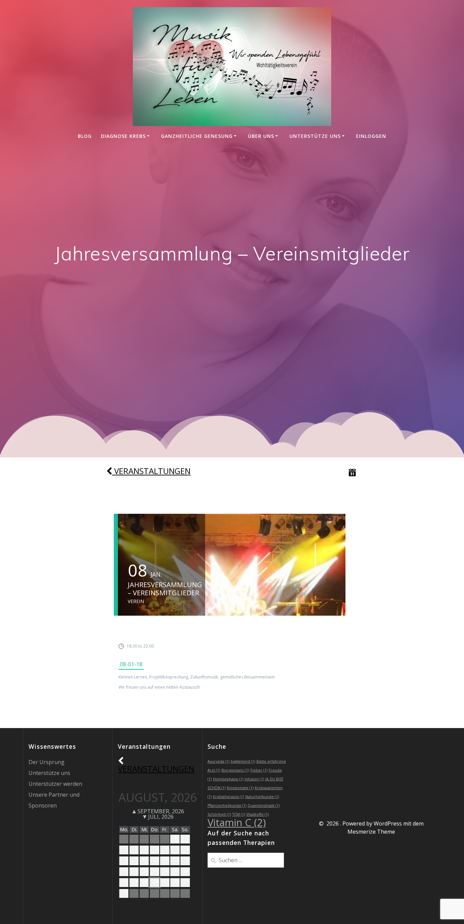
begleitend (243, 761)
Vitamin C (237, 822)
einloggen (371, 136)
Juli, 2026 (161, 816)
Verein (136, 601)
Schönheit (219, 814)
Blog (85, 136)
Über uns (261, 136)
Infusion (254, 779)
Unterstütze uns (315, 136)
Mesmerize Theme (371, 831)
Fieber (258, 770)
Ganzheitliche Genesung (197, 136)
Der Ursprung (47, 762)
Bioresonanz (235, 770)
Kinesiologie (240, 787)
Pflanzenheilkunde (227, 805)
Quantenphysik (264, 805)
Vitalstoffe (257, 814)
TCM (238, 814)
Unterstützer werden (55, 783)
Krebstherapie (228, 796)
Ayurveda (218, 761)
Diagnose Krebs (123, 136)
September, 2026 (161, 811)
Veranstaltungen (151, 471)
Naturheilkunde (262, 796)
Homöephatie (228, 779)
